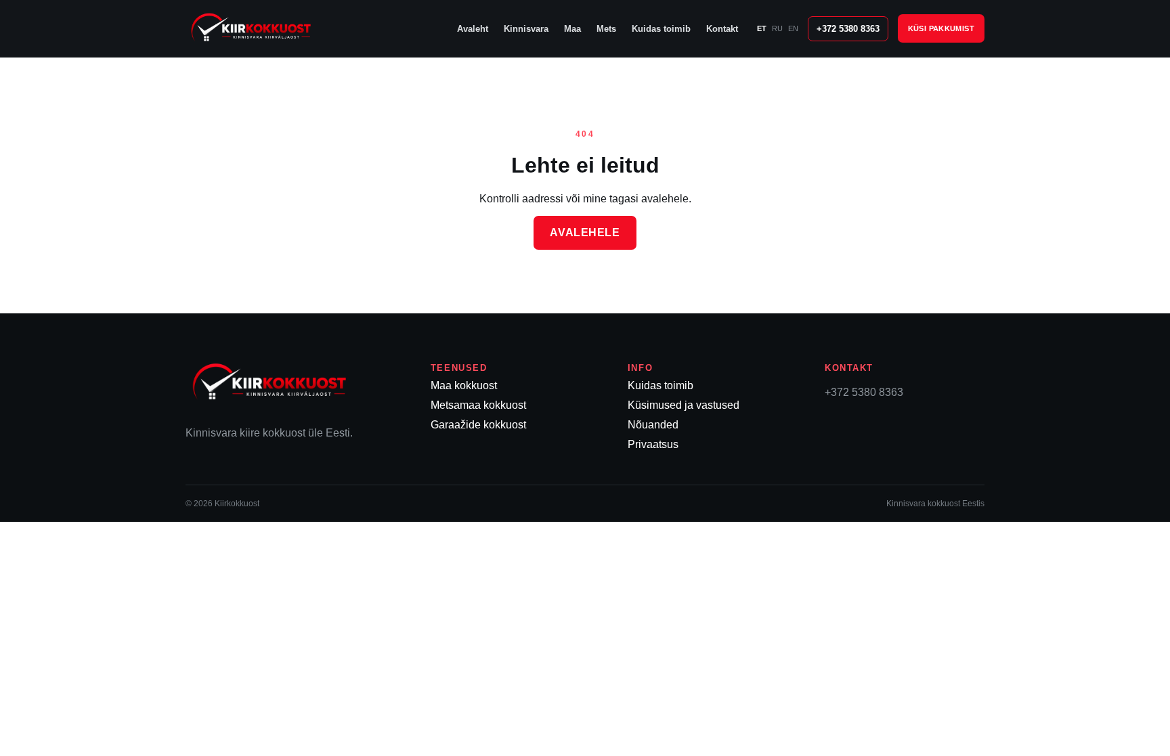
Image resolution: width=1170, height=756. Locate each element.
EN (793, 28)
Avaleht (472, 29)
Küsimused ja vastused (683, 405)
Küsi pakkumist (941, 28)
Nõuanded (653, 424)
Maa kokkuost (464, 385)
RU (777, 28)
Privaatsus (653, 444)
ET (761, 28)
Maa (572, 29)
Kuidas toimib (661, 29)
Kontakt (722, 29)
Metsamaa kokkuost (478, 405)
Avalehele (585, 232)
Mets (606, 29)
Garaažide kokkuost (478, 424)
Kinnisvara (526, 29)
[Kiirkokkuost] (270, 28)
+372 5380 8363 (848, 29)
